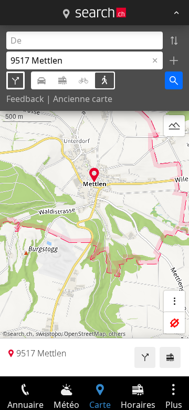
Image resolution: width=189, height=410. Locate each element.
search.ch (20, 333)
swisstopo (48, 333)
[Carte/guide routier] (66, 14)
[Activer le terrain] (174, 125)
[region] (94, 200)
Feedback (25, 99)
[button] (94, 174)
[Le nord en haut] (174, 150)
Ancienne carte (82, 99)
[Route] (144, 357)
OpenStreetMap (85, 333)
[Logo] (101, 12)
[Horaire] (170, 357)
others (117, 333)
